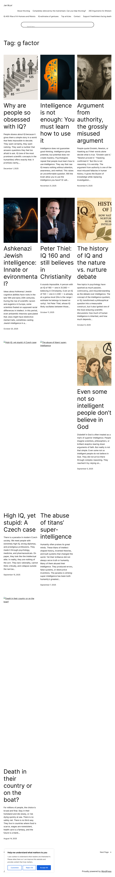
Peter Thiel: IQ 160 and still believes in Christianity (57, 262)
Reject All (29, 868)
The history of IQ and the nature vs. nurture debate (92, 262)
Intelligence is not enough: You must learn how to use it (57, 123)
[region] (29, 860)
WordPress (106, 871)
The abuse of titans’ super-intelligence (56, 526)
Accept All (44, 868)
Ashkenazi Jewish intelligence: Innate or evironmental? (21, 266)
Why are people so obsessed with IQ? (17, 116)
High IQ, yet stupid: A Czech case (20, 522)
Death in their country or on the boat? (18, 785)
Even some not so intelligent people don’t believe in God (94, 409)
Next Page (105, 852)
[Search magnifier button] (23, 24)
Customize (15, 868)
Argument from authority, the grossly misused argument (92, 123)
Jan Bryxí (8, 5)
